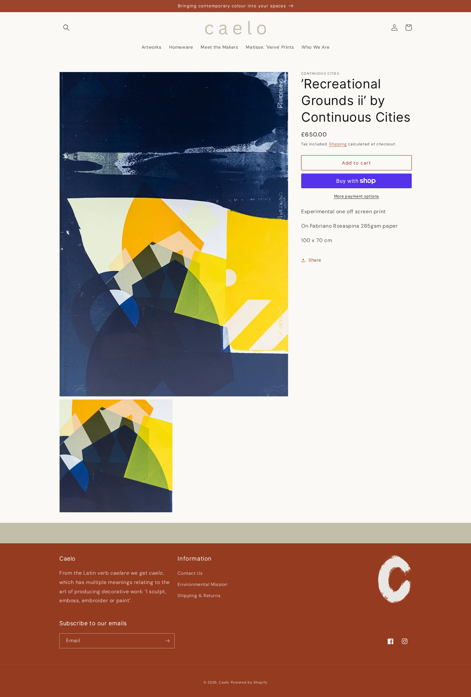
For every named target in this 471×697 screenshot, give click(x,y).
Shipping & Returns (199, 595)
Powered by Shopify (249, 682)
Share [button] (315, 260)
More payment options (356, 196)
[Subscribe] (167, 640)
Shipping (338, 144)
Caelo (224, 682)
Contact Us (190, 573)
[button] (66, 27)
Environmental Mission (202, 584)
